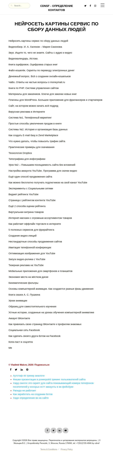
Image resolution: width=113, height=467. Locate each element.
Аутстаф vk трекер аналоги (28, 375)
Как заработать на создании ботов (33, 394)
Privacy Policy (67, 449)
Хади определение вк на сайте (31, 398)
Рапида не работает (24, 390)
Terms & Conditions (48, 449)
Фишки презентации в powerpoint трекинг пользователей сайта (49, 379)
